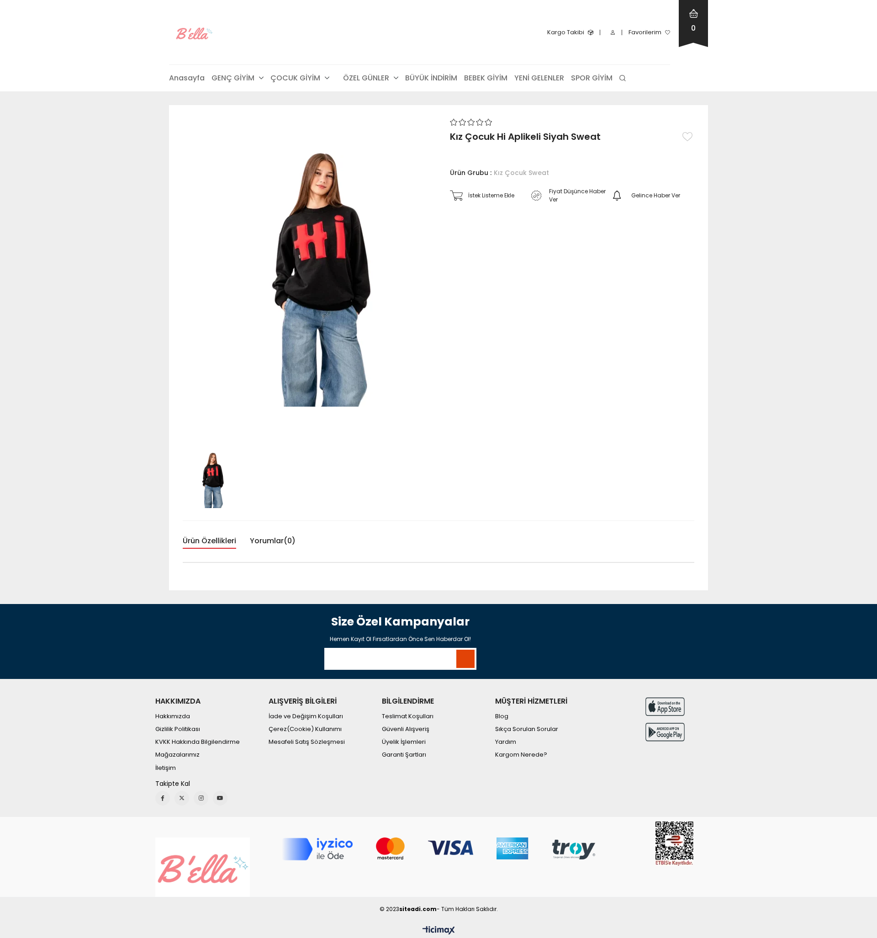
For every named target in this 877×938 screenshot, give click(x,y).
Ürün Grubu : (499, 172)
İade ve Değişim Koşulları (306, 716)
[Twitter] (181, 798)
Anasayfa (187, 78)
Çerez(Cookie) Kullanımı (305, 729)
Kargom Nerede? (521, 755)
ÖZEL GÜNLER (366, 78)
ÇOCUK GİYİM (295, 78)
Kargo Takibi (565, 32)
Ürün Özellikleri (209, 540)
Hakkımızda (172, 716)
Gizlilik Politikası (177, 729)
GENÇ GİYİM (232, 78)
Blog (501, 716)
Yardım (505, 742)
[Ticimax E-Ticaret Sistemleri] (439, 931)
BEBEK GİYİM (485, 78)
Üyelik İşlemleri (404, 742)
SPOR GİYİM (592, 78)
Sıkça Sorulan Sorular (526, 729)
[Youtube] (220, 798)
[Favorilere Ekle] (688, 137)
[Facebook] (162, 798)
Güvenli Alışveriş (405, 729)
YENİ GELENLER (539, 78)
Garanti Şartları (404, 755)
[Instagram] (201, 798)
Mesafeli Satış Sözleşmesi (307, 742)
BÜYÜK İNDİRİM (431, 78)
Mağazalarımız (177, 755)
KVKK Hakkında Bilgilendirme (197, 742)
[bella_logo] (202, 867)
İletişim (165, 768)
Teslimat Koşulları (407, 716)
